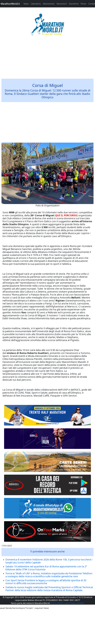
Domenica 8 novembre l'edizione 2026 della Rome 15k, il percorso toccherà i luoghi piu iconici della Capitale (48, 561)
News (26, 3)
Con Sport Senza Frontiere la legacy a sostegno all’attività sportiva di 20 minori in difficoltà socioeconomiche (45, 582)
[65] (47, 508)
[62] (47, 438)
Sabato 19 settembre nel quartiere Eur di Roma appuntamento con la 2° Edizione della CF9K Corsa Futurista (46, 568)
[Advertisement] (47, 58)
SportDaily (70, 603)
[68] (47, 531)
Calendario (36, 3)
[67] (47, 462)
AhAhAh (80, 603)
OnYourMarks (57, 603)
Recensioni (62, 3)
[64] (47, 485)
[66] (47, 415)
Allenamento (49, 3)
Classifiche (74, 3)
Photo (83, 3)
